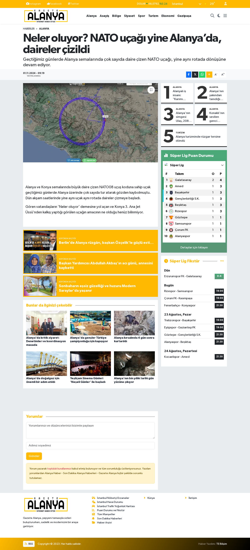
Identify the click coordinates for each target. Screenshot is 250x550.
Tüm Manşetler (106, 514)
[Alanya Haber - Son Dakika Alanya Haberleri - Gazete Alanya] (46, 16)
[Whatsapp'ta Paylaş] (202, 75)
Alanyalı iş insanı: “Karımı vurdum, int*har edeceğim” (181, 95)
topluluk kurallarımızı (59, 468)
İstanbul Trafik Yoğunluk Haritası (116, 506)
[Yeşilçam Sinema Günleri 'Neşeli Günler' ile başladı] (90, 363)
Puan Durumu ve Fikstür (111, 510)
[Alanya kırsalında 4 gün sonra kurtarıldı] (134, 323)
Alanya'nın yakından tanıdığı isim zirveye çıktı (217, 95)
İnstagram (35, 3)
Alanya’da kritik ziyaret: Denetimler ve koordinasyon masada (46, 341)
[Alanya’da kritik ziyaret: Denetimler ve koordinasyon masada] (46, 323)
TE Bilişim (221, 543)
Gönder (34, 456)
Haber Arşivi (104, 522)
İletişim (193, 498)
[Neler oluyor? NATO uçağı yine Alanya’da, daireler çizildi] (90, 122)
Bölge (116, 15)
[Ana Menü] (225, 16)
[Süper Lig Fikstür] (222, 261)
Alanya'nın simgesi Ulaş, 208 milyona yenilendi (183, 117)
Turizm (153, 15)
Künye (151, 498)
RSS (30, 543)
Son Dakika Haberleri (109, 518)
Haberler (29, 29)
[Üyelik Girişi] (224, 4)
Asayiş (104, 15)
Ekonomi (167, 15)
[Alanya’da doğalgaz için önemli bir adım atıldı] (46, 363)
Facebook (56, 3)
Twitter (74, 3)
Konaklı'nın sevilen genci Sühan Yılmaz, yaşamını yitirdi (216, 117)
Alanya (91, 15)
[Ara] (212, 16)
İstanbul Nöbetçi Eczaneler (113, 498)
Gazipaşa (184, 15)
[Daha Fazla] (209, 75)
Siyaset (129, 15)
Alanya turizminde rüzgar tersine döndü (198, 138)
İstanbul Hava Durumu (110, 502)
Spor (141, 15)
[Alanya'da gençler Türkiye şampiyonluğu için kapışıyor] (90, 323)
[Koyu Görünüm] (219, 16)
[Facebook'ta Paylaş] (188, 75)
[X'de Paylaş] (195, 75)
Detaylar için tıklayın (194, 247)
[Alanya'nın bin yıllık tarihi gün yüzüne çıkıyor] (134, 363)
